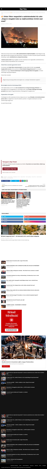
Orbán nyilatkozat (28, 176)
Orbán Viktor (34, 176)
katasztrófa (5, 176)
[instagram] (35, 222)
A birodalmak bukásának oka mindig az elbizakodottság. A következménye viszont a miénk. (22, 275)
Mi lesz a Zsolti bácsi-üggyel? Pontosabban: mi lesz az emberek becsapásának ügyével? (22, 295)
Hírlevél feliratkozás (26, 465)
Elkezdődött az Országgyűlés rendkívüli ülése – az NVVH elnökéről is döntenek (20, 387)
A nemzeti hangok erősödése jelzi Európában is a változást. (17, 392)
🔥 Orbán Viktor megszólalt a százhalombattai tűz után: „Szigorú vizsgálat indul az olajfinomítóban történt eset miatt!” (8, 201)
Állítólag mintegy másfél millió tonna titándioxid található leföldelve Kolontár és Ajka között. (22, 290)
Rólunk (40, 465)
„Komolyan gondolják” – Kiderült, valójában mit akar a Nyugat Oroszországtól (20, 382)
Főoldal (2, 12)
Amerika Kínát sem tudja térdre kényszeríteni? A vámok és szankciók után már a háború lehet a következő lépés (25, 373)
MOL (19, 176)
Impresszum (32, 465)
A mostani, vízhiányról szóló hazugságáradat (14, 459)
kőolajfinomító (15, 176)
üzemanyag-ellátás (7, 12)
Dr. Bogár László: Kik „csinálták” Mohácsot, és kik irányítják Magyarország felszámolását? (22, 377)
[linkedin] (35, 219)
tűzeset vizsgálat (3, 177)
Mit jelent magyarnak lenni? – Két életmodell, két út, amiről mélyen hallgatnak (20, 236)
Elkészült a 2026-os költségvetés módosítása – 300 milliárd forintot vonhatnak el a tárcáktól (22, 270)
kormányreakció (10, 176)
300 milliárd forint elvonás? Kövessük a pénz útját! (15, 299)
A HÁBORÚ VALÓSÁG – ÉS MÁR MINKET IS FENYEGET (16, 304)
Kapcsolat (36, 465)
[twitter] (12, 217)
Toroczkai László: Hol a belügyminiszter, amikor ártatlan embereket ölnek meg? (20, 285)
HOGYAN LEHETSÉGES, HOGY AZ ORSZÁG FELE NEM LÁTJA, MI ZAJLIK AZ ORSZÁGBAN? (22, 265)
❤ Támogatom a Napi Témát (10, 169)
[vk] (12, 219)
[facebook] (12, 222)
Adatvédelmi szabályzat (14, 465)
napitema (3, 23)
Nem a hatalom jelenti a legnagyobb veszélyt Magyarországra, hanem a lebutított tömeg (22, 280)
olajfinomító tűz (22, 176)
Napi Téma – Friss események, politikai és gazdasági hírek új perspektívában (19, 467)
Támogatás (44, 465)
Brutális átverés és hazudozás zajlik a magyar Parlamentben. (17, 260)
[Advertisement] (23, 3)
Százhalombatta (39, 176)
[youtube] (35, 217)
